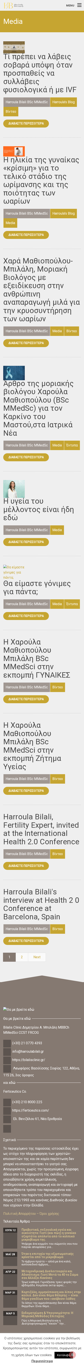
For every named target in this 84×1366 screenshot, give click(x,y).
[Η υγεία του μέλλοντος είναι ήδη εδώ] (14, 489)
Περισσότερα (42, 1361)
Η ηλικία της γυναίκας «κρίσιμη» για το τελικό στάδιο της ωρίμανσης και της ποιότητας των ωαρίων (41, 180)
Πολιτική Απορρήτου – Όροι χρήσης (31, 1214)
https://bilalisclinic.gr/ (28, 1060)
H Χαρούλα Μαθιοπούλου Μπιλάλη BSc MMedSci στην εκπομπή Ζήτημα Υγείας (32, 746)
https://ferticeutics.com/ (30, 1110)
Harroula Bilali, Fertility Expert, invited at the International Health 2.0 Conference (41, 829)
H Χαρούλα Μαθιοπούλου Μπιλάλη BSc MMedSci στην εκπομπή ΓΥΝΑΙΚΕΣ (36, 659)
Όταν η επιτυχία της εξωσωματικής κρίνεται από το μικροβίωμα (48, 1255)
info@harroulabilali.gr (28, 1051)
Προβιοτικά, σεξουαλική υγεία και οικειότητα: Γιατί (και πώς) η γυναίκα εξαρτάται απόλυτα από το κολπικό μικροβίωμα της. (49, 1234)
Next (36, 957)
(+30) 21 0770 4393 (27, 1043)
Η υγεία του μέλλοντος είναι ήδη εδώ (38, 509)
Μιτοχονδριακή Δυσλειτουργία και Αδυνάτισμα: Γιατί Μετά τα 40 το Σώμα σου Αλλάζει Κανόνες (50, 1274)
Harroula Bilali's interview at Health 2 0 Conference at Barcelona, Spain (41, 904)
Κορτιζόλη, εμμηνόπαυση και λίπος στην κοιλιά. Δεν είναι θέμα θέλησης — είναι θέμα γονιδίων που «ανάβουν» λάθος (51, 1295)
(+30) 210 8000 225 (27, 1102)
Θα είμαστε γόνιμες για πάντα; (37, 587)
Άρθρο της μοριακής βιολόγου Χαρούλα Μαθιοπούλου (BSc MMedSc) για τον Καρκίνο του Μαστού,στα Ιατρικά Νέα (38, 408)
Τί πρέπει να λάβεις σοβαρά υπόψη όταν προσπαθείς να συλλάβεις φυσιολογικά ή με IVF (40, 73)
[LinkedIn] (7, 1132)
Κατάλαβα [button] (63, 1355)
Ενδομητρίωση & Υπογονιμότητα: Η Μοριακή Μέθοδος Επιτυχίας (47, 1314)
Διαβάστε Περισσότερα (26, 123)
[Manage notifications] (72, 1354)
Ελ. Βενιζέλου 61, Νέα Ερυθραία (37, 1119)
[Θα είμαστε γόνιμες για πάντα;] (14, 572)
